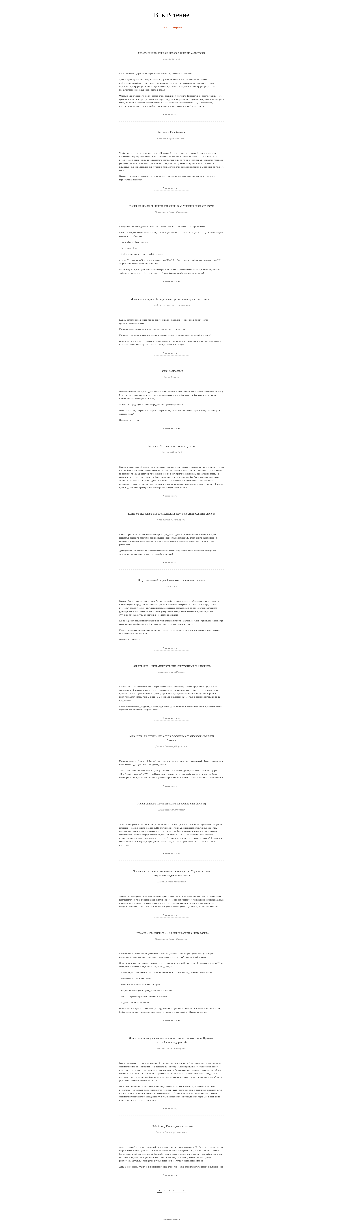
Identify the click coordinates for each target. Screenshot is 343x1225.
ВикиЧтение (171, 14)
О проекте (177, 27)
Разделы (164, 27)
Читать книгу (171, 114)
